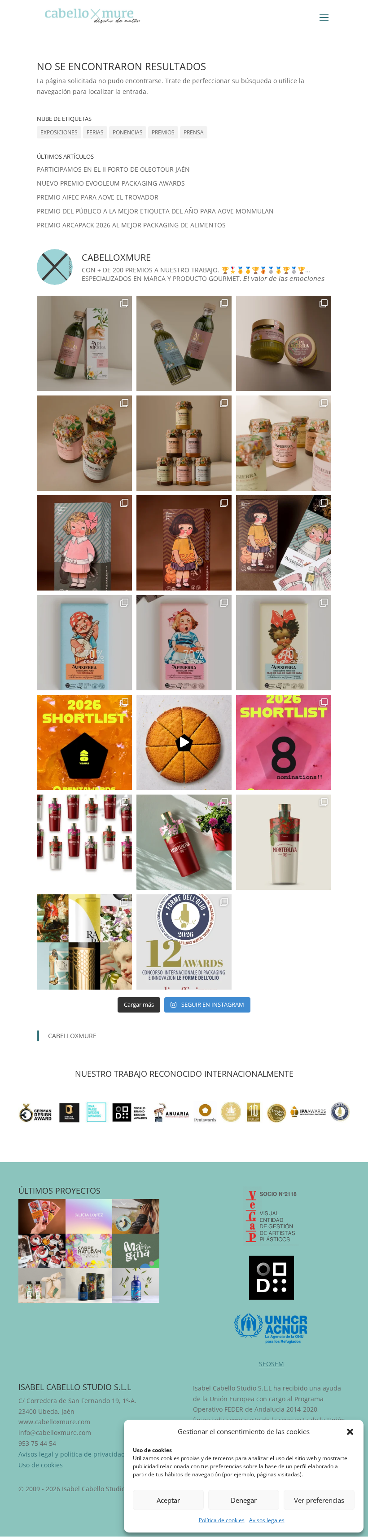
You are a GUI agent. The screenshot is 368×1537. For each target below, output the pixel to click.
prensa (194, 132)
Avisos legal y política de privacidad (71, 1454)
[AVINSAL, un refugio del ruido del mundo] (135, 1216)
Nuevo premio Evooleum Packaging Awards (111, 183)
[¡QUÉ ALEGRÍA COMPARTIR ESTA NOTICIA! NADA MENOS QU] (84, 742)
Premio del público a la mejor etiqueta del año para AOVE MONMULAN (155, 211)
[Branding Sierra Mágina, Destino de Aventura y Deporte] (135, 1251)
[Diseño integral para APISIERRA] (42, 1216)
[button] (350, 1431)
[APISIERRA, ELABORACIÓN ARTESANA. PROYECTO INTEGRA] (84, 343)
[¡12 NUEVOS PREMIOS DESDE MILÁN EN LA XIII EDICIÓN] (84, 942)
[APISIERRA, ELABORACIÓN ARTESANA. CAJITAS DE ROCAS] (84, 543)
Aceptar (168, 1500)
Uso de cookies (40, 1465)
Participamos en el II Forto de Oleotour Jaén (113, 169)
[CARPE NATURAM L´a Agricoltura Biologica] (89, 1251)
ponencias (128, 132)
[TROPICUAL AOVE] (42, 1285)
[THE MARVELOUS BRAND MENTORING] (89, 1216)
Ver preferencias (319, 1500)
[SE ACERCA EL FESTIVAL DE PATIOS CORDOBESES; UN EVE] (84, 842)
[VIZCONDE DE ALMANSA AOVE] (89, 1285)
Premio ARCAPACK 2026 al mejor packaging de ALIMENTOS (131, 225)
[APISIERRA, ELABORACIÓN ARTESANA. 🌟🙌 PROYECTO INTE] (184, 642)
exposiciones (59, 132)
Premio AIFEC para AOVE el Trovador (97, 197)
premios (163, 132)
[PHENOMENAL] (135, 1285)
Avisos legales (267, 1520)
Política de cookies (222, 1520)
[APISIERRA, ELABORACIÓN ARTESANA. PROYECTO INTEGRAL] (84, 642)
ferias (95, 132)
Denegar (244, 1500)
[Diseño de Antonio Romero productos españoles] (42, 1251)
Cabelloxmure (72, 1035)
